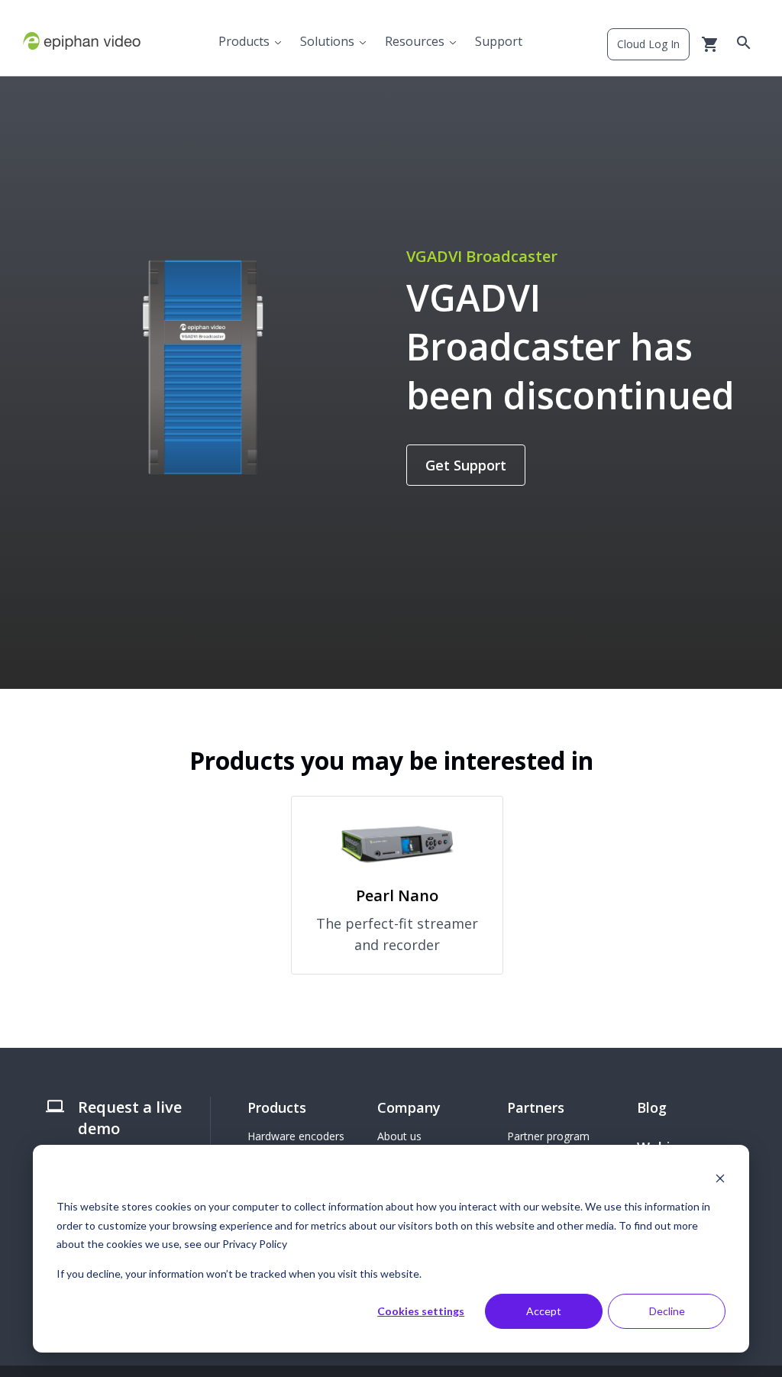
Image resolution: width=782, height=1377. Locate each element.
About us (399, 1136)
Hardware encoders (295, 1136)
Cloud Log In (648, 44)
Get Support (465, 465)
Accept (543, 1310)
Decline (667, 1310)
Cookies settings (420, 1310)
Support (498, 41)
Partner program (548, 1136)
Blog (652, 1107)
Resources (414, 41)
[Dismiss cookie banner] (720, 1178)
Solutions (327, 41)
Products (244, 41)
